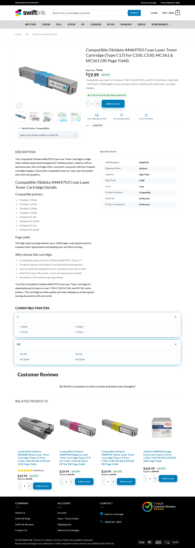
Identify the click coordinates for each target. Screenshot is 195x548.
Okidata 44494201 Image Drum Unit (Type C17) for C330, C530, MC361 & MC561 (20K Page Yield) (159, 456)
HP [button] (83, 24)
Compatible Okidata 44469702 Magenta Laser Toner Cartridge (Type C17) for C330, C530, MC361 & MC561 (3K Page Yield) (75, 457)
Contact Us (21, 530)
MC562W (80, 359)
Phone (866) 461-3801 (170, 3)
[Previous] (23, 80)
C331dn (24, 332)
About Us (20, 512)
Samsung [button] (126, 24)
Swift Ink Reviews (24, 524)
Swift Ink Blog (22, 518)
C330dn (24, 326)
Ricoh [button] (110, 24)
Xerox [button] (141, 24)
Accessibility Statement (81, 540)
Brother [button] (30, 24)
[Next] (73, 80)
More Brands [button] (160, 24)
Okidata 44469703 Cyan (44, 34)
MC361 (23, 354)
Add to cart (113, 103)
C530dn (79, 326)
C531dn (79, 332)
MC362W (24, 359)
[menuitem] (27, 2)
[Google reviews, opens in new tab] (159, 506)
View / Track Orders (68, 518)
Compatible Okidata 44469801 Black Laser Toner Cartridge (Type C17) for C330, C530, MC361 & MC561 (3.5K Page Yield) (34, 457)
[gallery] (48, 80)
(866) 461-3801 (113, 521)
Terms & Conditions (43, 540)
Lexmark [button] (95, 24)
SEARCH (134, 13)
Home (18, 34)
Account (62, 512)
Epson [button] (71, 24)
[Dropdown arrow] (175, 316)
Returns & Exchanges (68, 530)
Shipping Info (64, 524)
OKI (27, 34)
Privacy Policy (62, 540)
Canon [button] (46, 24)
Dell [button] (59, 24)
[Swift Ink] (30, 12)
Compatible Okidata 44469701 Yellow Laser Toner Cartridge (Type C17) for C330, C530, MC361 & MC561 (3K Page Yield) (117, 457)
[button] (154, 13)
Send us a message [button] (148, 3)
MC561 (79, 354)
